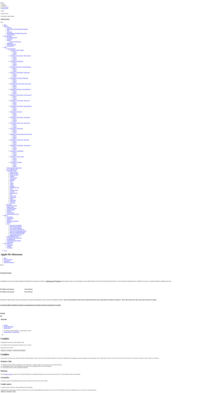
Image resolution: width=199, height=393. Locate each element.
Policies (9, 40)
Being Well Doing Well (12, 221)
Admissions (10, 43)
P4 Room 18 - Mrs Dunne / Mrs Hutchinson (21, 106)
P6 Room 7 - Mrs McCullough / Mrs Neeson (21, 134)
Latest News (10, 245)
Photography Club (14, 187)
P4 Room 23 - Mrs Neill (16, 111)
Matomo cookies (9, 374)
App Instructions (11, 239)
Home (5, 25)
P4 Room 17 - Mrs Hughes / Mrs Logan (20, 100)
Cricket (12, 183)
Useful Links (10, 242)
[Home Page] (4, 8)
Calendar (9, 246)
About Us (6, 26)
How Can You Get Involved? (17, 229)
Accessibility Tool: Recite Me (14, 238)
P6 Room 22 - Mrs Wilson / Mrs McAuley (20, 145)
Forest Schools (10, 212)
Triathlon (12, 186)
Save (14, 391)
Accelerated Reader (11, 208)
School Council (10, 210)
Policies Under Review (15, 41)
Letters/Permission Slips (13, 236)
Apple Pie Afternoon (9, 262)
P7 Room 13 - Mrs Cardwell (17, 156)
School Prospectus (11, 44)
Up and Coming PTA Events (17, 233)
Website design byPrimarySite (11, 332)
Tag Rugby (12, 179)
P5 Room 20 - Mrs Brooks (16, 128)
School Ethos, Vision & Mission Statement (17, 29)
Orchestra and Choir (12, 205)
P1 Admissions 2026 (12, 37)
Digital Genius (10, 207)
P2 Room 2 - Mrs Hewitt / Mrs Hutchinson (20, 67)
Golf (11, 182)
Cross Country (13, 177)
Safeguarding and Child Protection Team (17, 33)
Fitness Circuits (13, 172)
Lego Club (12, 201)
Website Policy (7, 328)
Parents (5, 215)
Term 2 (15, 53)
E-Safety (9, 222)
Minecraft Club (13, 193)
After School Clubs (11, 170)
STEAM (9, 211)
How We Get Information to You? (18, 231)
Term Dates (10, 217)
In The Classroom (11, 48)
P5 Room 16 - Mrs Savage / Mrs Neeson (20, 123)
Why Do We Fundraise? (16, 228)
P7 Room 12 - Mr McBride (16, 151)
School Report (10, 46)
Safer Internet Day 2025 (13, 214)
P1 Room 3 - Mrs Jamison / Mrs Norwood (20, 55)
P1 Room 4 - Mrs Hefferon (16, 61)
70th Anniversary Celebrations (14, 168)
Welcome (9, 27)
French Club (13, 197)
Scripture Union (14, 190)
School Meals (10, 218)
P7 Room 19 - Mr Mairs (16, 162)
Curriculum (9, 39)
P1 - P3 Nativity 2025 (12, 169)
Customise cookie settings (19, 350)
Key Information (8, 36)
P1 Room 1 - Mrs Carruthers (17, 50)
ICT (11, 194)
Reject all (3, 350)
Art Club (12, 191)
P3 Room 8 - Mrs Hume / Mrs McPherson (20, 89)
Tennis (11, 184)
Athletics (12, 180)
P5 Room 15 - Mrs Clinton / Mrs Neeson (20, 117)
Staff (8, 30)
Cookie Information (8, 326)
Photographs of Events (15, 235)
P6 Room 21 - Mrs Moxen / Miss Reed (19, 139)
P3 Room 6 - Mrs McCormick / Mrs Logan (20, 83)
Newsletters (10, 247)
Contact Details (10, 34)
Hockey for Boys (14, 175)
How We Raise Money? (16, 226)
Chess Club (13, 196)
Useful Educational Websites (14, 240)
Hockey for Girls (14, 173)
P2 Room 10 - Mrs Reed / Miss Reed (19, 78)
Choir (11, 189)
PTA (8, 224)
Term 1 (15, 51)
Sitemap (6, 325)
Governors (9, 32)
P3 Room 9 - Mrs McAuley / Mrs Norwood (20, 95)
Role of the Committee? (16, 225)
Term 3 (15, 54)
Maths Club (13, 200)
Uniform (9, 219)
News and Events (8, 243)
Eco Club (9, 204)
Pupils (5, 47)
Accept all (9, 350)
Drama (11, 198)
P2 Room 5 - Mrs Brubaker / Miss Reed (20, 72)
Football (12, 176)
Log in (6, 7)
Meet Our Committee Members (17, 232)
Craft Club (12, 203)
